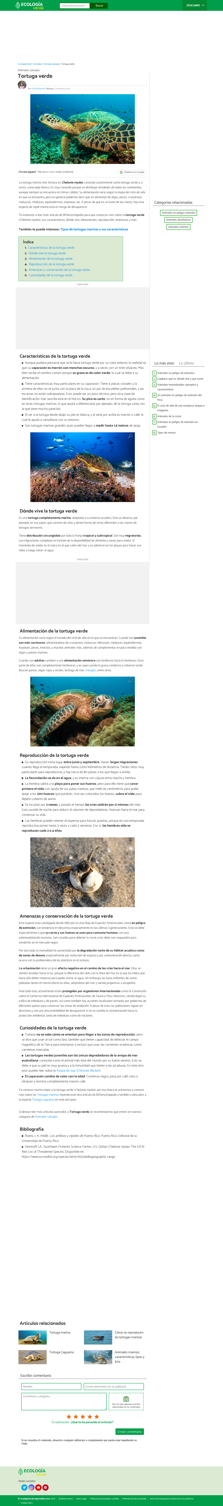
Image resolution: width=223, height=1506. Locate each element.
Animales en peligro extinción (178, 212)
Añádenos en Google (134, 172)
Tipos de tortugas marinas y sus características (94, 229)
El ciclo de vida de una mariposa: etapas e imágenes (181, 408)
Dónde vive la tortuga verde (47, 253)
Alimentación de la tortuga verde (50, 258)
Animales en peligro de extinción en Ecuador (177, 424)
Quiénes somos (66, 1498)
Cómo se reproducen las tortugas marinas (129, 1335)
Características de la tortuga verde (51, 247)
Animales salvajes (52, 64)
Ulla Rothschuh (39, 89)
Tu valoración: (60, 1422)
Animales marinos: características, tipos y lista (129, 1357)
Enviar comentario (129, 1432)
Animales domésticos (178, 219)
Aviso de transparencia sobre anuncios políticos (171, 1498)
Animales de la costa (169, 416)
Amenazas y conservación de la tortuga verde (59, 270)
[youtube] (38, 1487)
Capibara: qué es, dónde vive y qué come (180, 378)
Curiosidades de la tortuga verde (50, 275)
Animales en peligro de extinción (175, 373)
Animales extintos (178, 227)
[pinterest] (45, 1487)
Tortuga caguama (43, 1099)
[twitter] (24, 1487)
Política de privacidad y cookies (104, 1498)
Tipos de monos (166, 432)
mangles (90, 670)
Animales (37, 64)
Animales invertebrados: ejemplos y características (177, 387)
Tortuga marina (59, 1332)
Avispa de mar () (78, 1070)
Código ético (27, 1503)
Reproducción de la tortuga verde (51, 264)
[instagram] (31, 1487)
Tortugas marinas (48, 1094)
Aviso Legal (81, 1498)
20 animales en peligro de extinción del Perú (179, 397)
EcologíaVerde (24, 64)
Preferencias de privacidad (134, 1498)
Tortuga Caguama (61, 1352)
